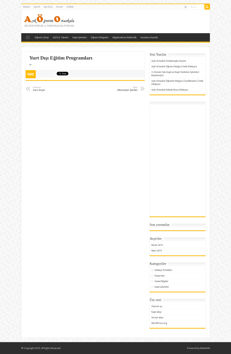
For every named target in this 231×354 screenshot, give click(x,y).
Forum (59, 7)
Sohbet (69, 7)
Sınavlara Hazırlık (149, 37)
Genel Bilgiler (161, 281)
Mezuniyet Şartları (127, 88)
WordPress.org (159, 323)
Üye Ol (37, 7)
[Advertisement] (141, 21)
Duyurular (160, 275)
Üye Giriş (48, 7)
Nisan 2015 (157, 245)
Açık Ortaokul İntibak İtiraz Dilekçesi (169, 89)
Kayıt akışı (156, 312)
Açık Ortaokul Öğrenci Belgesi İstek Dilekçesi (174, 66)
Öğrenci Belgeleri (100, 37)
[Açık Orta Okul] (49, 19)
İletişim (26, 7)
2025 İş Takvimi (61, 37)
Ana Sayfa (27, 37)
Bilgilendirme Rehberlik (124, 37)
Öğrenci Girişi (42, 37)
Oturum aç (156, 306)
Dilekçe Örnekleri (163, 270)
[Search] (207, 7)
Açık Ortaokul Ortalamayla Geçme (168, 61)
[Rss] (185, 7)
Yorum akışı (157, 317)
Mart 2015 (156, 250)
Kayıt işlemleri (80, 37)
